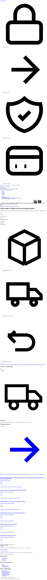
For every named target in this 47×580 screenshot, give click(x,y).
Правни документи (5, 566)
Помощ (8, 186)
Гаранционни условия (5, 574)
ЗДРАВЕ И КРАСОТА (5, 197)
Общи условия (4, 570)
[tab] (7, 203)
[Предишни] (0, 473)
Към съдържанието (3, 0)
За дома (3, 559)
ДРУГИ (34, 364)
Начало (3, 191)
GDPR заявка (4, 575)
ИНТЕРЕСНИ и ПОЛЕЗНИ (40, 364)
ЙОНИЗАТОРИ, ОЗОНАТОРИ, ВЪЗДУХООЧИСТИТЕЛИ (9, 206)
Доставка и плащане (5, 573)
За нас (6, 186)
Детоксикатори (4, 558)
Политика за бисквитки (6, 571)
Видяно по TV (4, 560)
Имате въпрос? (3, 224)
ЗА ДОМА (21, 364)
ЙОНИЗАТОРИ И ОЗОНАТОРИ (28, 364)
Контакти (3, 565)
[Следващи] (0, 543)
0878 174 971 (2, 186)
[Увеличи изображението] (1, 205)
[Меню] (1, 188)
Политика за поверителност (6, 572)
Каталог (3, 192)
